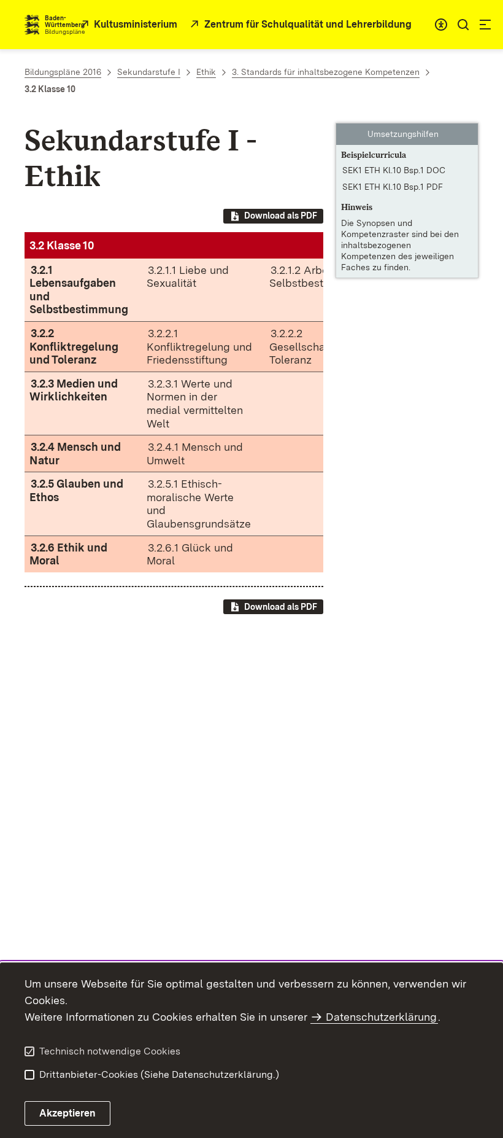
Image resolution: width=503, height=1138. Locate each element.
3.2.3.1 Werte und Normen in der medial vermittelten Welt (195, 403)
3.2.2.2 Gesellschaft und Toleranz (312, 346)
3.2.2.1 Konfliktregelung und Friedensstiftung (199, 346)
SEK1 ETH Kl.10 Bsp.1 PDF (392, 187)
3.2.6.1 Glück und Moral (190, 554)
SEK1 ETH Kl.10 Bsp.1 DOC (393, 170)
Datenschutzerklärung (381, 1016)
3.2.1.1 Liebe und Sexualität (188, 276)
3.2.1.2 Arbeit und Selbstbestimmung (316, 276)
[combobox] (441, 24)
